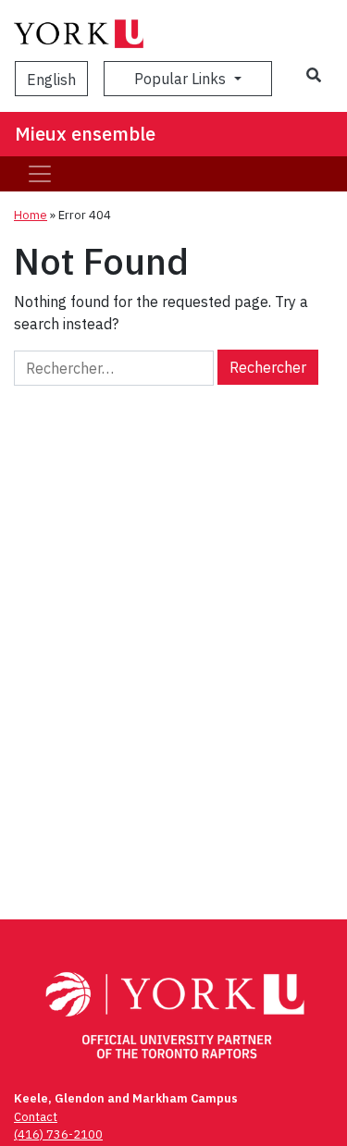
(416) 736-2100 (58, 1134)
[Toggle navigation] (40, 173)
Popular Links (181, 78)
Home (30, 215)
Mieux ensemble (85, 133)
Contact (35, 1117)
